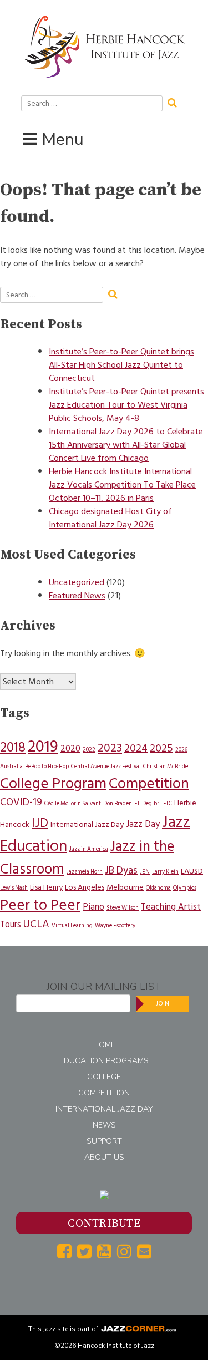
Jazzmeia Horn (85, 871)
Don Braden (117, 803)
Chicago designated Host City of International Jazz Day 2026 (110, 518)
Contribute (104, 1224)
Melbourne (125, 887)
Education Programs (104, 1060)
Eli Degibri (147, 803)
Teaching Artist (171, 907)
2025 (161, 748)
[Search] (176, 101)
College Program (53, 783)
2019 (43, 746)
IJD (40, 823)
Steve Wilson (122, 907)
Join (162, 1003)
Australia (11, 766)
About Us (104, 1157)
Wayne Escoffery (115, 925)
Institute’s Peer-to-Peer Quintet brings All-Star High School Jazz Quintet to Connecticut (121, 364)
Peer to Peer (40, 904)
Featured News (77, 595)
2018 (13, 747)
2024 (136, 748)
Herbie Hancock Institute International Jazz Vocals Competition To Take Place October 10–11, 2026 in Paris (122, 484)
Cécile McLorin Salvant (72, 803)
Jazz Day (143, 824)
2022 (89, 749)
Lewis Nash (14, 887)
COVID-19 (21, 802)
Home (104, 1044)
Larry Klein (165, 871)
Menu (63, 139)
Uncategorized (76, 582)
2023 (110, 748)
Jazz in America (88, 849)
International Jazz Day (87, 824)
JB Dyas (121, 870)
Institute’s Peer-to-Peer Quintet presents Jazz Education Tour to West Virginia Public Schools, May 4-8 (126, 404)
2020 (70, 749)
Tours (10, 924)
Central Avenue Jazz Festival (106, 766)
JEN (145, 871)
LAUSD (192, 871)
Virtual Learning (72, 925)
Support (104, 1141)
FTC (167, 803)
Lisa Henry (46, 887)
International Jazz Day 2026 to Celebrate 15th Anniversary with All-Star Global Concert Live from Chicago (126, 444)
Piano (93, 907)
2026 (181, 749)
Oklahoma (158, 887)
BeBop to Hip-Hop (47, 766)
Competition (149, 783)
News (104, 1125)
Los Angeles (84, 887)
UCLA (36, 924)
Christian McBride (165, 766)
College (104, 1077)
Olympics (184, 887)
